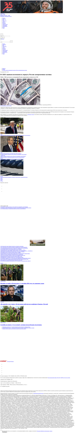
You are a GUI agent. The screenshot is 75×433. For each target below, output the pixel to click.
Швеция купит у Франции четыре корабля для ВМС (10, 252)
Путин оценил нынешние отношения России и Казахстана (11, 254)
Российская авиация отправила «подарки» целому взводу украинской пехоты (14, 177)
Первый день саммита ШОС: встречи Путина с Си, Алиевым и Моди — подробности (16, 250)
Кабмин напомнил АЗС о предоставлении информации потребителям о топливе (15, 258)
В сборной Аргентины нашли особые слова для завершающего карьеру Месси (15, 253)
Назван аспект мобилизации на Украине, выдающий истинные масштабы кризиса (15, 207)
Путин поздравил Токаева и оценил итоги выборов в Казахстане (12, 255)
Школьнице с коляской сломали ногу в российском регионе (11, 257)
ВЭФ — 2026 (2, 14)
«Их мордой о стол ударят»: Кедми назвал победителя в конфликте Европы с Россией (24, 304)
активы (1, 180)
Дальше (1, 263)
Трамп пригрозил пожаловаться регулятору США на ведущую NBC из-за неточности (15, 135)
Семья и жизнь (3, 281)
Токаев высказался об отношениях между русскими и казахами (12, 251)
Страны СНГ (2, 155)
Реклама (12, 361)
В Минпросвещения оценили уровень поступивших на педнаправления (14, 248)
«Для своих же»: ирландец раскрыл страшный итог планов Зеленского (13, 247)
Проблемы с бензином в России (6, 16)
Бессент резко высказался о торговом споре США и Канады (10, 153)
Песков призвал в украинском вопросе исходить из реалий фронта (13, 208)
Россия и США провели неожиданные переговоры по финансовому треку (14, 259)
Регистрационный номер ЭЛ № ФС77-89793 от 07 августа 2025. (59, 377)
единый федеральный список (38, 393)
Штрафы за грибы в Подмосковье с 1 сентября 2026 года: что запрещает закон (22, 283)
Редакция (9, 361)
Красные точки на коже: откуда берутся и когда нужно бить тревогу (14, 328)
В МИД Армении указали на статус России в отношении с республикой (13, 156)
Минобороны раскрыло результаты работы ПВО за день (11, 256)
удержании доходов (30, 114)
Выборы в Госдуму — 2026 (5, 15)
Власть (1, 158)
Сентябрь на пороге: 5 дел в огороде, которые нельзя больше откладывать (21, 324)
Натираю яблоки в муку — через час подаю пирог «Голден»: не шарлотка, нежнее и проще (18, 327)
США (1, 134)
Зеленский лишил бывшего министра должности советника (11, 246)
